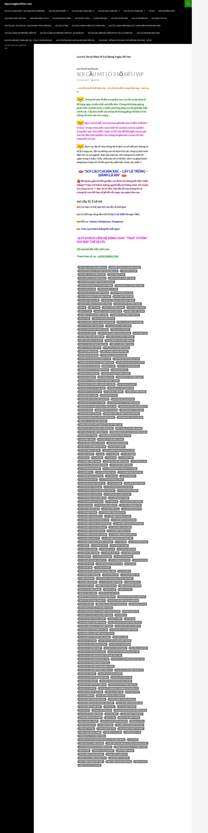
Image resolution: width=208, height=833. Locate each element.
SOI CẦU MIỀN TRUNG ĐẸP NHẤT (92, 699)
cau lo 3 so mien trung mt (91, 326)
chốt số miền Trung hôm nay (115, 351)
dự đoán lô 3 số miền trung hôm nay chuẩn (99, 381)
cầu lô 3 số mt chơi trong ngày (93, 329)
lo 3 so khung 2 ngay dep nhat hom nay (96, 491)
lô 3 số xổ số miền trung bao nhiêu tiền (97, 571)
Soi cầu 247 (121, 615)
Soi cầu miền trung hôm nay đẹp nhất (96, 703)
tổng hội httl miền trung (91, 743)
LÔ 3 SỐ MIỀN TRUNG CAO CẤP (118, 516)
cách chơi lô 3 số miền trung (92, 278)
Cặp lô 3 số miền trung (114, 307)
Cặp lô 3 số (94, 307)
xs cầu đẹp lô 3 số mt (119, 758)
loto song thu (86, 586)
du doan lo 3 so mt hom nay (91, 388)
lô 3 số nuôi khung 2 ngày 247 (92, 560)
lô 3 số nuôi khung (123, 556)
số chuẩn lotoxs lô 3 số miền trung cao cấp (99, 611)
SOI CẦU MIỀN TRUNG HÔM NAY (122, 699)
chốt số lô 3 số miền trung (116, 348)
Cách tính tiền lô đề (123, 297)
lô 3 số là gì (112, 502)
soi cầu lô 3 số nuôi (88, 681)
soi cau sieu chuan (127, 707)
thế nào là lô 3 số (113, 732)
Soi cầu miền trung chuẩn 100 (111, 696)
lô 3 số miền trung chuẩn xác (92, 527)
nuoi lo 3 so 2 (125, 589)
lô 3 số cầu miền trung (121, 465)
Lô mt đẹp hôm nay (87, 582)
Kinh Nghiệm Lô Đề (167, 11)
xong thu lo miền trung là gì (92, 758)
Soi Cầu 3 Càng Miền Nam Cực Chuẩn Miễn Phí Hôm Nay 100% (134, 26)
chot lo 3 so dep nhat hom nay (93, 344)
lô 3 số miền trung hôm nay (91, 531)
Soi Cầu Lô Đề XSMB (119, 18)
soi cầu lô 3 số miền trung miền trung (96, 666)
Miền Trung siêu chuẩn (130, 586)
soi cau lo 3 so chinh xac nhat (92, 644)
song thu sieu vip (87, 725)
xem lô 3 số (84, 751)
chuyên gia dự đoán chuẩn (114, 355)
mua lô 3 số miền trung (89, 589)
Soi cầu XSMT (112, 714)
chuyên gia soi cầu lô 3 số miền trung (96, 362)
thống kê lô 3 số (132, 732)
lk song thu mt (86, 454)
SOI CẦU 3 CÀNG (61, 26)
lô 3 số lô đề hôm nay (89, 509)
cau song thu (140, 333)
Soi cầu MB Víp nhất (57, 11)
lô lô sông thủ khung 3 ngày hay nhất (115, 578)
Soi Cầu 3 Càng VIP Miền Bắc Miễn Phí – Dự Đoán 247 (62, 33)
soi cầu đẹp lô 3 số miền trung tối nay (96, 633)
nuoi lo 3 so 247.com (109, 593)
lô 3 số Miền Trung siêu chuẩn (92, 535)
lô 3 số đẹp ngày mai (106, 472)
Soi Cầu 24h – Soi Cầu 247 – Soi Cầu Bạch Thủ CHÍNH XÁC (28, 26)
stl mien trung (105, 725)
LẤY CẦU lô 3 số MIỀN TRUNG (111, 439)
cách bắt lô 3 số (129, 271)
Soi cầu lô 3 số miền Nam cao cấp (123, 652)
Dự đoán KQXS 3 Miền (62, 18)
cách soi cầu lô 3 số (108, 289)
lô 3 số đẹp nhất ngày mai (90, 476)
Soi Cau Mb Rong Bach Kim (148, 33)
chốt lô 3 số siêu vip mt (89, 348)
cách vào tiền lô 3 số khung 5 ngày (95, 304)
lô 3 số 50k (97, 458)
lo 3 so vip (130, 564)
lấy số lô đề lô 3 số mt (89, 450)
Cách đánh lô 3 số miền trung (129, 286)
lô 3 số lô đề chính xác (106, 505)
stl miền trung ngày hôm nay (130, 725)
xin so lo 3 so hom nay (103, 751)
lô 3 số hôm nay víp (88, 480)
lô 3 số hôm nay (128, 476)
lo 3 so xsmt (124, 571)
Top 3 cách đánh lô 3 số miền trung (95, 747)
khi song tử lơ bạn (87, 436)
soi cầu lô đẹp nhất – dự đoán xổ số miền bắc (25, 11)
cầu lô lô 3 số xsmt (120, 329)
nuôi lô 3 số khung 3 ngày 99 (92, 600)
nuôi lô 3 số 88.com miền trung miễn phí (97, 597)
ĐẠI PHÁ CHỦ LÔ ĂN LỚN (89, 366)
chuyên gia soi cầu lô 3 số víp (130, 362)
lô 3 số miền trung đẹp (120, 527)
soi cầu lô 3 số (120, 637)
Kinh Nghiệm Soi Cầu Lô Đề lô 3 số (115, 436)
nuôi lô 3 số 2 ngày (87, 593)
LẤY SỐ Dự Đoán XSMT (117, 443)
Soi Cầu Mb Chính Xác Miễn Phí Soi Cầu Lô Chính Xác (110, 33)
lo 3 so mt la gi (107, 549)
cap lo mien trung (136, 307)
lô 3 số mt (83, 545)
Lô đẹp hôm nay (86, 578)
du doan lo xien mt (113, 392)
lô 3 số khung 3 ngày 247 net (117, 494)
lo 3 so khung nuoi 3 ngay (90, 502)
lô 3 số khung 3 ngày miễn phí (92, 498)
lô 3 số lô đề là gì (111, 509)
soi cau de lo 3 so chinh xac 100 (93, 630)
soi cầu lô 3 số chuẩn (120, 644)
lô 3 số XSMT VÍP (111, 575)
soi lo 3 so (110, 718)
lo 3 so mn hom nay (138, 542)
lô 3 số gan (112, 476)
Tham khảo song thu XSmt (131, 729)
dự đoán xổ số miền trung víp (133, 406)
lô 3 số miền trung (87, 513)
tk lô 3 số (133, 740)
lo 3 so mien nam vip (132, 509)
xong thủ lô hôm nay (117, 754)
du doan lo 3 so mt (127, 384)
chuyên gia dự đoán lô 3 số (126, 359)
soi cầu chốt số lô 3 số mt (128, 626)
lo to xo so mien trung (110, 582)
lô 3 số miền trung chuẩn (124, 520)
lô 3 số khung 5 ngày (119, 498)
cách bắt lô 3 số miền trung (92, 275)
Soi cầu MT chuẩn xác (133, 11)
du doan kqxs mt (87, 377)
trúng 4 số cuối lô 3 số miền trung (130, 747)
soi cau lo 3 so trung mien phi (123, 685)
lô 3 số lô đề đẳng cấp (131, 505)
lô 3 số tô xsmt (86, 564)
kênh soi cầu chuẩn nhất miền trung (96, 428)
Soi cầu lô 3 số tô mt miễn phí (92, 685)
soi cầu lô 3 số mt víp (121, 677)
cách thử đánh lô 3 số (122, 293)
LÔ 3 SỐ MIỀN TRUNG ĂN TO (90, 516)
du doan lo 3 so (106, 377)
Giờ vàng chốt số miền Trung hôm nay (121, 414)
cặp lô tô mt (85, 311)
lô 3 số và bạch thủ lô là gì (109, 564)
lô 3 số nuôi (84, 556)
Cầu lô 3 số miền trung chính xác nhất (96, 322)
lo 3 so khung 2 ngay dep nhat (118, 487)
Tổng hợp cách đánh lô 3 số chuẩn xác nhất (127, 743)
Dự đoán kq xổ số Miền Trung (116, 373)
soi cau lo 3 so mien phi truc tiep (93, 659)
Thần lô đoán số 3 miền (89, 732)
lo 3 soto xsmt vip (130, 575)
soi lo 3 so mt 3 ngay (88, 721)
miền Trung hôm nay (106, 586)
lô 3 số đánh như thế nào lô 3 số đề (120, 469)
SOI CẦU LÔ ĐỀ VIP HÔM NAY (90, 692)
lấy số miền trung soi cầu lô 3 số (119, 450)
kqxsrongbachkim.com (18, 3)
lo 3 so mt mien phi (126, 549)
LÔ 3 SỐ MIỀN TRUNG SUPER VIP (123, 535)
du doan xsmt (85, 410)
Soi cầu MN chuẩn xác (108, 11)
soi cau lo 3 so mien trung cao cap (128, 659)
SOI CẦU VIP (84, 710)
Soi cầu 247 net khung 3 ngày (92, 619)
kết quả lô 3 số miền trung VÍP (93, 432)
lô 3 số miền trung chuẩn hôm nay (94, 524)
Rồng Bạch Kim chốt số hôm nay (111, 604)
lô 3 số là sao (85, 505)
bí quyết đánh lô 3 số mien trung (125, 267)
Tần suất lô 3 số (86, 729)
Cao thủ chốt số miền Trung (128, 304)
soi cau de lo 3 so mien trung (124, 630)
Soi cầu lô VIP (133, 692)
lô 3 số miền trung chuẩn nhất (129, 524)
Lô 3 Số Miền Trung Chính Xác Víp (93, 520)
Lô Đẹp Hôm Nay (100, 18)
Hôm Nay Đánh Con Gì (39, 18)
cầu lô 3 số (84, 318)
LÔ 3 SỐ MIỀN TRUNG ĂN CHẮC (112, 513)
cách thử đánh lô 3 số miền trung (94, 297)
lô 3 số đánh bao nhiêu (89, 469)
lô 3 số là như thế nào (132, 502)
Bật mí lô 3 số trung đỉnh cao (92, 267)
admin (96, 80)
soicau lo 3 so (137, 721)
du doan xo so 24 (109, 395)
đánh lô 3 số (109, 366)
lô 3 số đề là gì (85, 472)
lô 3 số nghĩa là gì (131, 553)
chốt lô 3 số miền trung (122, 344)
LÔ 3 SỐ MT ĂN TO (100, 545)
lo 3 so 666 (111, 458)
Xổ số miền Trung (125, 751)
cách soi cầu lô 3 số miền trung (93, 293)
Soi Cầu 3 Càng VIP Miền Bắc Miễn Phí (20, 33)
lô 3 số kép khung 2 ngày (112, 480)
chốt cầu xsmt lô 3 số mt (90, 340)
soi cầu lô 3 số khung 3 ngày (92, 652)
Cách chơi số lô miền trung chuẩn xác (96, 282)
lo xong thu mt (133, 582)
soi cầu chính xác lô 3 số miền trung (95, 626)
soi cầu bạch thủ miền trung (92, 622)
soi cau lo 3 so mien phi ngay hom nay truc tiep (100, 655)
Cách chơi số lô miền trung (122, 278)
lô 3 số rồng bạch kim (119, 560)
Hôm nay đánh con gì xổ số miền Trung (96, 417)
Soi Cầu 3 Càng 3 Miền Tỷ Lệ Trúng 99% (88, 26)
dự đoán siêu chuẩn (88, 395)
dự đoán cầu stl (119, 370)
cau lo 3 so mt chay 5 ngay (118, 326)
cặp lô (82, 307)
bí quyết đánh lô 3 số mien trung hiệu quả (98, 271)
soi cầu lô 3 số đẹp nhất (90, 648)
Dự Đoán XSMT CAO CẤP (106, 410)
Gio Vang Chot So (159, 18)
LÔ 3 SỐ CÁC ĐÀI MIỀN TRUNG (116, 461)
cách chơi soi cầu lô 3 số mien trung (95, 286)
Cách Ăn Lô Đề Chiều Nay (15, 18)
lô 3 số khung (115, 483)
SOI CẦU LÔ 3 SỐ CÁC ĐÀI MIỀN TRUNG (115, 641)
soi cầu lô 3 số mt (87, 674)
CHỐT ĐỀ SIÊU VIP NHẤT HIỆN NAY (119, 340)
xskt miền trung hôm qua (119, 762)
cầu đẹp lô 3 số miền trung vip (125, 315)
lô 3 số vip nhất (103, 567)
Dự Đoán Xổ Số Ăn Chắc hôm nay (93, 399)
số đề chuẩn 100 (131, 611)
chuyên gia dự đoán (88, 355)
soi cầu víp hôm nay (102, 710)
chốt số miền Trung (88, 351)
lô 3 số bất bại (126, 458)
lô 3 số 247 (83, 458)
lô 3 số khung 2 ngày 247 (90, 487)
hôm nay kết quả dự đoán (130, 417)
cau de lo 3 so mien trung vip (108, 311)
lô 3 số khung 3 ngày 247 (90, 494)
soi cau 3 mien (115, 619)
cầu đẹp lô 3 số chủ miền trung (93, 315)
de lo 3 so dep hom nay (129, 366)
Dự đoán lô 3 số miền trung (130, 377)
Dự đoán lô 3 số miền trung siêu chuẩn (96, 384)
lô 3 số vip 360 (85, 567)
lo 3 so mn (121, 542)
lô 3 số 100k (113, 454)
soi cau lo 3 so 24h (87, 641)
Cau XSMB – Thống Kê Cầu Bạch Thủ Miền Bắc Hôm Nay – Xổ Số (125, 40)
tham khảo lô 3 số (106, 729)
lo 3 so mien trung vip (89, 538)
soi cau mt (110, 707)
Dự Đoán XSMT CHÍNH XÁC (132, 410)
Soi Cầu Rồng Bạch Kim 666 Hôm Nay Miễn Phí (75, 40)
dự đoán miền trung (136, 392)
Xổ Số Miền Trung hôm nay (91, 754)
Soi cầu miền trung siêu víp (130, 703)
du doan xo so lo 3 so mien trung (124, 403)
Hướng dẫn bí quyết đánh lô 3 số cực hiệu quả (100, 425)
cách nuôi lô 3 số (87, 289)
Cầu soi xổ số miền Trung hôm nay (114, 333)
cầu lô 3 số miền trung (103, 318)
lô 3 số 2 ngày (128, 454)
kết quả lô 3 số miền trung (129, 428)
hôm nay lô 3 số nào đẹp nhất (92, 421)
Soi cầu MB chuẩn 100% (82, 11)
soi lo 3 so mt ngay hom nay (114, 721)
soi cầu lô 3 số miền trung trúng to (95, 670)
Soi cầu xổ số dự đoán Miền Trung (130, 710)
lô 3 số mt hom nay (87, 549)
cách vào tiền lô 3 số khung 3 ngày (118, 300)
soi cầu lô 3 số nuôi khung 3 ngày (116, 681)
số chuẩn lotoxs (138, 604)
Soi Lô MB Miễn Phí (140, 18)
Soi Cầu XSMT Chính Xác (132, 714)
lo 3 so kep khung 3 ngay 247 (91, 483)
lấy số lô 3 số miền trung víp (92, 447)
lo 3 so (100, 454)
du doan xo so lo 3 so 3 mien (91, 403)
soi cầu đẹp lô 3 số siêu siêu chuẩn (94, 637)
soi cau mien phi (86, 696)
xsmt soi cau (140, 762)
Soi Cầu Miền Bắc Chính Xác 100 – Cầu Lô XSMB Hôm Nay (28, 40)
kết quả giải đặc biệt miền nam (93, 248)
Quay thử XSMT (86, 604)
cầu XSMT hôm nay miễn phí (91, 337)
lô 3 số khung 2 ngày (134, 483)
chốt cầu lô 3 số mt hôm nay (121, 337)
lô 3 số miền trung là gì (119, 531)
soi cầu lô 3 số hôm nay (115, 648)
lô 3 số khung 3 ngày (128, 491)
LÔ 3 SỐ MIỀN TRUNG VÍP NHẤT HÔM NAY (95, 542)
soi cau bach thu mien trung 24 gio (125, 622)
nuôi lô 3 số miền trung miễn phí (123, 600)
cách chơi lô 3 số (116, 275)
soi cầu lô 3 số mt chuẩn (110, 674)
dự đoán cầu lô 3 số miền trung (93, 370)
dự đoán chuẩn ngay (88, 373)
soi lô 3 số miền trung (129, 718)
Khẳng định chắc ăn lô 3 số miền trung (128, 432)
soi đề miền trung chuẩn (90, 718)
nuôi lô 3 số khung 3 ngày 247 (132, 597)
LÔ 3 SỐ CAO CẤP (139, 461)
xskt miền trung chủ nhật (91, 762)
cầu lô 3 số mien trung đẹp (130, 322)
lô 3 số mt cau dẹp (119, 545)
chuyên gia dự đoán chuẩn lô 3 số (94, 359)
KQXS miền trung (87, 439)
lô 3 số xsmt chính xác (89, 575)
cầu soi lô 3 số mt (87, 333)
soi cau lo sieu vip (114, 692)
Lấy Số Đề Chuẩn (82, 18)
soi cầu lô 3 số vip (87, 688)
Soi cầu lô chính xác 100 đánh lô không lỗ (119, 688)
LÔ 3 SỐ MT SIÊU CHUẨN (88, 553)
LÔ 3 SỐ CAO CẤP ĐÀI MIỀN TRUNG (93, 465)
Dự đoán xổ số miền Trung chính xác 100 (97, 406)
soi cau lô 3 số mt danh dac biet (93, 677)
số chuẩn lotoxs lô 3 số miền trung (95, 608)
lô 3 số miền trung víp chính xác (117, 538)
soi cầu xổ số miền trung (90, 714)
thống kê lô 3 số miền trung (92, 736)
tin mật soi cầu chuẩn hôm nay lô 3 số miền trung (101, 740)
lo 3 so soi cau (140, 560)
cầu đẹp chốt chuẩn (134, 311)
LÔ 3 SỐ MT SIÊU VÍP (110, 553)
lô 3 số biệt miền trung (89, 461)
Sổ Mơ (152, 11)
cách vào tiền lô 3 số (88, 300)
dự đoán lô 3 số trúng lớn (121, 388)
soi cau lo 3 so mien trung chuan (94, 663)
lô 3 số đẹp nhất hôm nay (130, 472)
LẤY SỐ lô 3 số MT (117, 447)
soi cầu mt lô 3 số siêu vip (110, 74)
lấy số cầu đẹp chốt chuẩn (91, 443)
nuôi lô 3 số (110, 589)
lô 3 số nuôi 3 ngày (102, 556)
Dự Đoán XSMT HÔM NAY (89, 414)
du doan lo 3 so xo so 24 (90, 392)
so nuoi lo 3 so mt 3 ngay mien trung (95, 615)
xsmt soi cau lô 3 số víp (89, 765)
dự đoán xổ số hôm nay (123, 399)
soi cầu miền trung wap (90, 707)
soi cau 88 (130, 619)
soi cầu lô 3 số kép (138, 648)
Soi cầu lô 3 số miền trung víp (129, 670)
